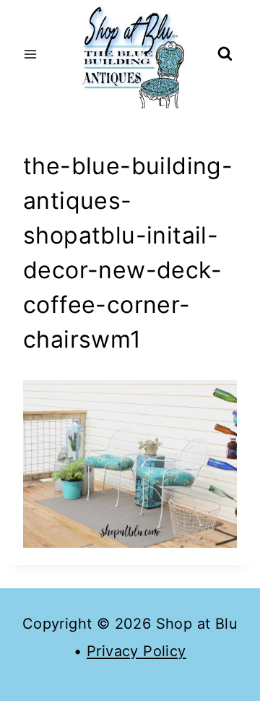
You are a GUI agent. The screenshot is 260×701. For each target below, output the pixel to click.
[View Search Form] (225, 54)
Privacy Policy (136, 651)
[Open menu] (30, 54)
